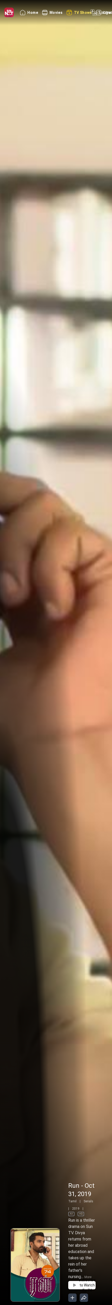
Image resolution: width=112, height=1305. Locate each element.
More (87, 1277)
